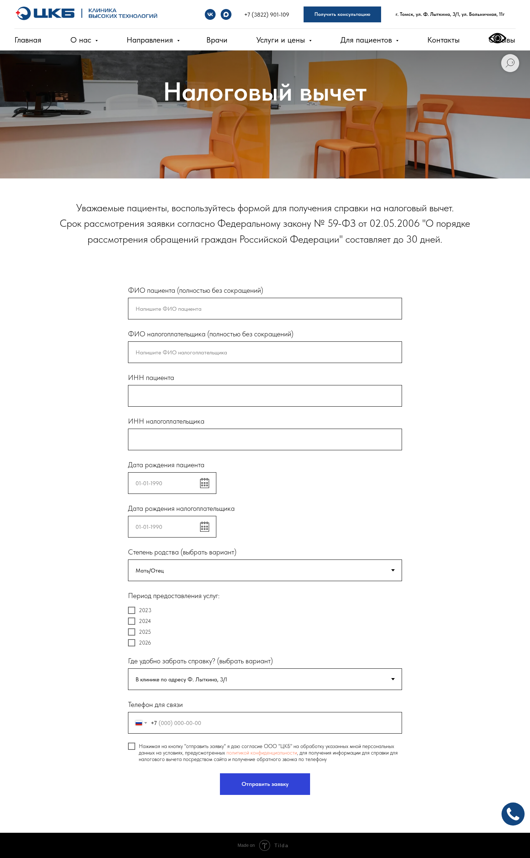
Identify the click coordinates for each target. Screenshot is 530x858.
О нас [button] (81, 39)
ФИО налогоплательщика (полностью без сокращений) (210, 334)
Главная (27, 39)
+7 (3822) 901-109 (266, 14)
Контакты (443, 39)
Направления (151, 39)
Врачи (217, 39)
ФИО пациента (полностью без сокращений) (195, 290)
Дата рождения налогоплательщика (181, 508)
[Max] (226, 14)
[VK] (210, 14)
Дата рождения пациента (166, 464)
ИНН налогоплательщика (166, 421)
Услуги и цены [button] (281, 39)
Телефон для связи (155, 704)
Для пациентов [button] (367, 39)
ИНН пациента (151, 377)
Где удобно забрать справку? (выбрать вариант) (200, 660)
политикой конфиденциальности (261, 752)
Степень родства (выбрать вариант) (182, 552)
